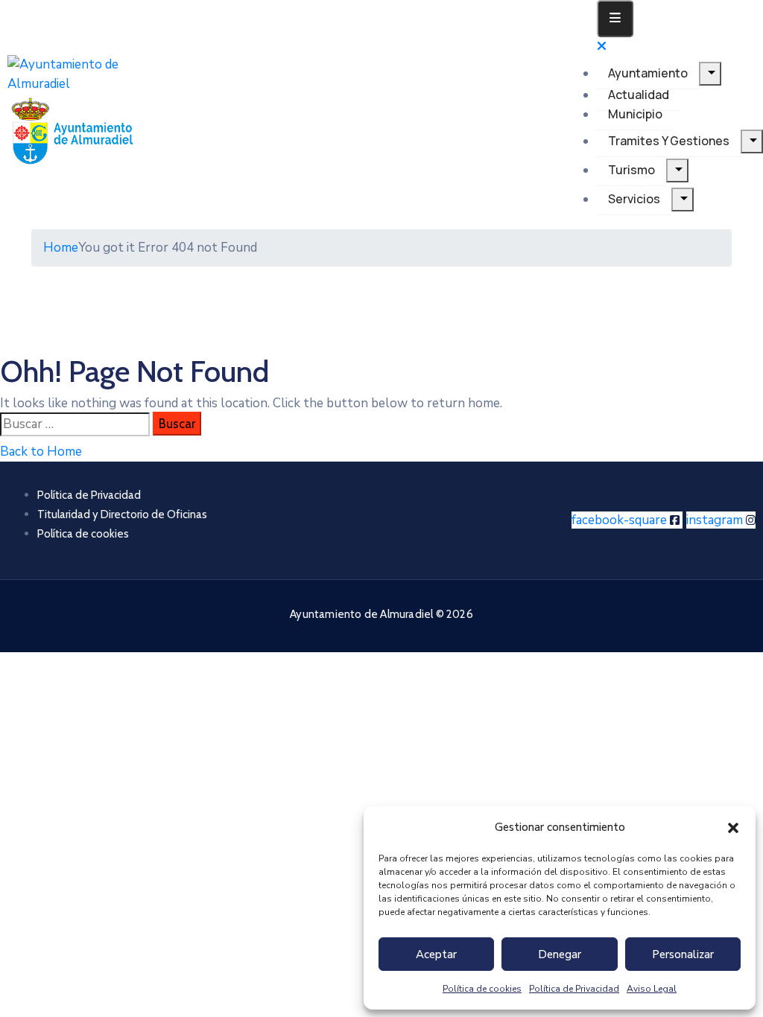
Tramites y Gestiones (668, 141)
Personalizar (683, 954)
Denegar (559, 954)
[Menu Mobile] (615, 18)
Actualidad (638, 94)
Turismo (631, 170)
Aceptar (436, 954)
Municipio (635, 114)
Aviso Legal (652, 989)
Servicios (634, 199)
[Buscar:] (75, 424)
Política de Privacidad (574, 989)
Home (60, 247)
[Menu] (710, 74)
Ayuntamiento (648, 73)
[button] (733, 827)
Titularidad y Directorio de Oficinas (122, 514)
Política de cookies (482, 989)
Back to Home (41, 451)
